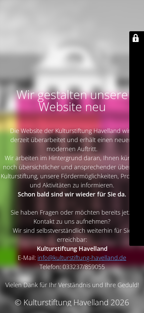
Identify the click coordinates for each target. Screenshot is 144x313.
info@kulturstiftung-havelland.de (82, 258)
